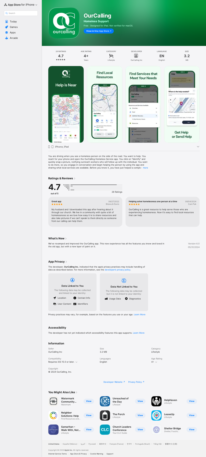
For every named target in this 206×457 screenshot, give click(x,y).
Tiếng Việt (157, 444)
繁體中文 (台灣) (171, 444)
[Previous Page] (45, 104)
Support (110, 454)
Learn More (139, 314)
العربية (83, 444)
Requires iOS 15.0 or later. (61, 362)
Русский (92, 444)
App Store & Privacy (78, 454)
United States (53, 444)
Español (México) (70, 444)
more (145, 167)
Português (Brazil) (142, 444)
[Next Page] (203, 104)
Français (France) (117, 444)
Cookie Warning (96, 454)
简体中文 (102, 444)
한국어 (129, 444)
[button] (20, 21)
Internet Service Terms (57, 454)
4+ (152, 362)
